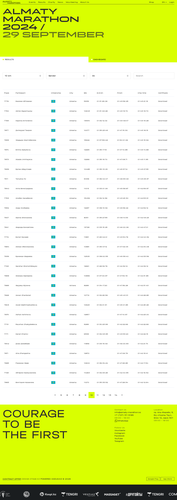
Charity (51, 2)
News (60, 2)
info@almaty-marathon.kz (127, 412)
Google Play (153, 479)
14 (116, 395)
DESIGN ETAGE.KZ (31, 479)
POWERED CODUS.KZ (51, 479)
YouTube (118, 439)
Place (6, 93)
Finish (119, 93)
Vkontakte (119, 430)
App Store (167, 479)
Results (41, 2)
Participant (20, 93)
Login (171, 2)
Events (32, 2)
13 (110, 395)
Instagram (119, 433)
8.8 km (100, 93)
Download (162, 101)
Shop (151, 2)
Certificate (163, 93)
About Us (84, 2)
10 (91, 395)
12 (104, 395)
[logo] (11, 2)
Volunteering (72, 2)
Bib (85, 93)
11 (98, 395)
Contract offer (12, 479)
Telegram (119, 441)
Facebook (119, 436)
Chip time (142, 93)
